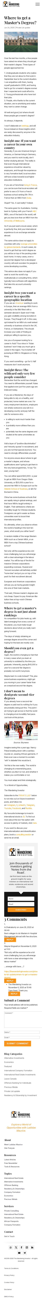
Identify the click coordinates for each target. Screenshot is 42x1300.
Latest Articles (10, 1160)
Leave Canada (10, 1079)
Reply (10, 939)
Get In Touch (9, 1236)
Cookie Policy (9, 1282)
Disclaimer (8, 1289)
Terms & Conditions (11, 1268)
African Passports (11, 1221)
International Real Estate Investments (20, 1074)
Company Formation (12, 1192)
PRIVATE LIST (24, 795)
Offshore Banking (11, 1185)
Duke (29, 198)
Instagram (11, 805)
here (34, 823)
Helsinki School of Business (16, 489)
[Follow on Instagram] (27, 1247)
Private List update (23, 28)
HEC (35, 211)
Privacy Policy (9, 1275)
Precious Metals (11, 1087)
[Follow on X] (16, 1247)
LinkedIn (22, 805)
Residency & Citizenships (14, 1189)
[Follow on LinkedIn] (32, 1247)
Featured (8, 1066)
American (19, 303)
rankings (25, 126)
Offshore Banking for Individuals (17, 1083)
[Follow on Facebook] (21, 1247)
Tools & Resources (11, 1166)
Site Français (9, 1148)
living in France (30, 185)
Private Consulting (11, 1211)
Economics (9, 1062)
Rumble (28, 808)
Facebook (16, 808)
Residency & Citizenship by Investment (20, 1095)
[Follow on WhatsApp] (11, 1247)
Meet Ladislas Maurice (13, 1144)
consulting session (23, 834)
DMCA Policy (9, 1296)
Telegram (30, 805)
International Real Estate (13, 1178)
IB (24, 816)
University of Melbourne (14, 221)
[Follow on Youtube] (19, 1253)
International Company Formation (18, 1070)
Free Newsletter (10, 1163)
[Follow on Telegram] (24, 1253)
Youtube (7, 808)
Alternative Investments (14, 1058)
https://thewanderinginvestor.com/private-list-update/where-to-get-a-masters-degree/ (21, 974)
